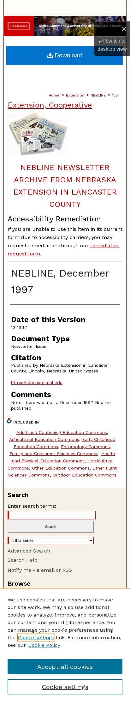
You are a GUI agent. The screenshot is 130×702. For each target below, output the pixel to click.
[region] (65, 645)
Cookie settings (36, 638)
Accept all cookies (65, 666)
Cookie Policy (44, 645)
